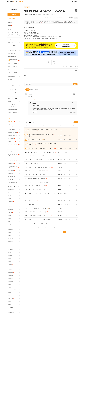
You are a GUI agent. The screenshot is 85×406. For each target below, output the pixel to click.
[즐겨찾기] (33, 122)
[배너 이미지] (51, 45)
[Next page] (64, 228)
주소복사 (76, 17)
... (61, 227)
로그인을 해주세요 (14, 14)
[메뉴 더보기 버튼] (77, 11)
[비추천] (32, 99)
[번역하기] (76, 10)
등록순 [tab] (36, 89)
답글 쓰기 (40, 99)
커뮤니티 (21, 1)
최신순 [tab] (31, 89)
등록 (75, 84)
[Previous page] (38, 228)
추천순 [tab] (27, 89)
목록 (76, 70)
